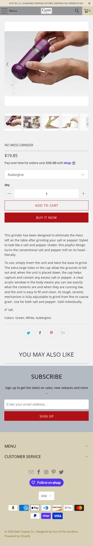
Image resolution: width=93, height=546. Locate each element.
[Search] (77, 10)
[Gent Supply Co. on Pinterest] (54, 472)
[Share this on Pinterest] (51, 333)
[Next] (85, 64)
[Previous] (7, 64)
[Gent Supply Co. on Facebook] (38, 472)
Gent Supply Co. (24, 531)
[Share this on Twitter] (29, 333)
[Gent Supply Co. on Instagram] (46, 472)
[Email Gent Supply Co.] (31, 472)
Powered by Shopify (17, 536)
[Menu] (2, 10)
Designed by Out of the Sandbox (57, 531)
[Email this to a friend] (63, 333)
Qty (7, 185)
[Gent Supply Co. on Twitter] (61, 472)
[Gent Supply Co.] (46, 10)
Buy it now (46, 217)
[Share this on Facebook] (40, 333)
